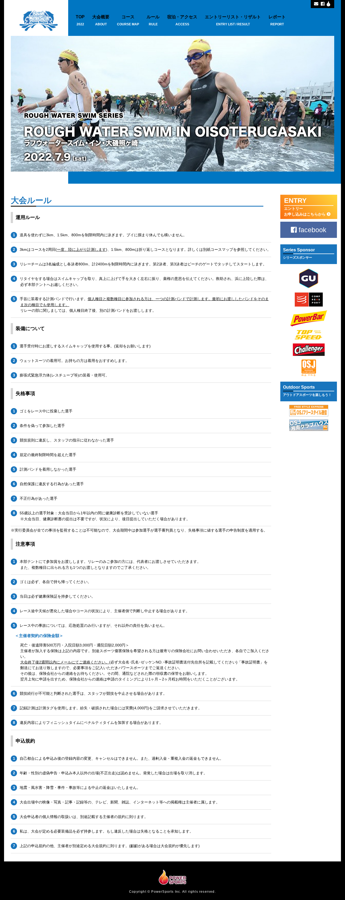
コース (128, 20)
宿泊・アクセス (182, 20)
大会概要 (100, 20)
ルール (153, 20)
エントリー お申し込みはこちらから (305, 206)
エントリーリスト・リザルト (233, 20)
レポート (277, 20)
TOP (80, 20)
